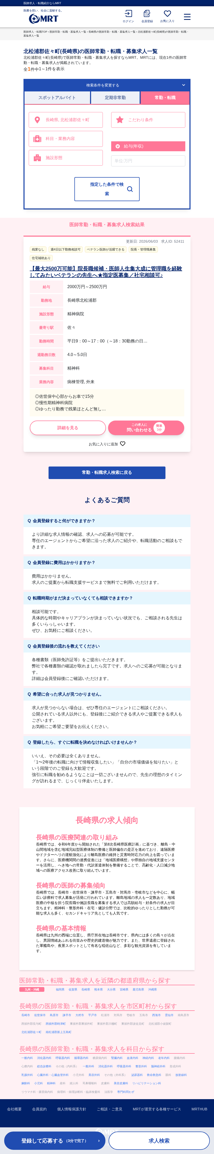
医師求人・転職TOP (35, 31)
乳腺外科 (27, 1074)
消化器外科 (105, 1066)
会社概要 (14, 1109)
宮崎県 (124, 989)
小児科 (38, 1083)
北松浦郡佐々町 (31, 1032)
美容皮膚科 (121, 1083)
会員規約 (39, 1109)
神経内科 (148, 1057)
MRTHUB (199, 1109)
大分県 (111, 989)
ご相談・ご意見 (109, 1109)
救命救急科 (154, 1074)
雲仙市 (169, 1015)
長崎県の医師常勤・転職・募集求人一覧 (111, 31)
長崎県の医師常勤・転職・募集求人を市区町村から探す (98, 1006)
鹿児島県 (138, 989)
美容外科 (94, 1074)
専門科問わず (125, 1091)
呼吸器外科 (124, 1066)
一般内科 (27, 1057)
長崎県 (85, 989)
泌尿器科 (137, 1074)
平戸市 (92, 1015)
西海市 (156, 1015)
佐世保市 (40, 1015)
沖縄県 (152, 989)
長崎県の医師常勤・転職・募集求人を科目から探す (92, 1048)
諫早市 (67, 1015)
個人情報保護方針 (71, 1109)
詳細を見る (67, 428)
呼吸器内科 (63, 1057)
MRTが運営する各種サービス (157, 1109)
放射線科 (181, 1074)
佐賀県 (73, 989)
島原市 (54, 1015)
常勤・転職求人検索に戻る (107, 472)
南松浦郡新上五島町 (59, 1032)
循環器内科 (81, 1057)
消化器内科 (44, 1057)
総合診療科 (44, 1066)
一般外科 (88, 1066)
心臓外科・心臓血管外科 (53, 1074)
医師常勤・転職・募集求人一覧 (68, 31)
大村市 (79, 1015)
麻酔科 (25, 1083)
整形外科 (141, 1066)
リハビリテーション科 (146, 1083)
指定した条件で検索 (107, 189)
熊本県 (98, 989)
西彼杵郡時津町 (56, 1023)
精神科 (51, 1083)
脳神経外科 (158, 1066)
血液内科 (132, 1057)
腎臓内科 (117, 1057)
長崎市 (25, 1015)
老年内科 (164, 1057)
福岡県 (60, 989)
